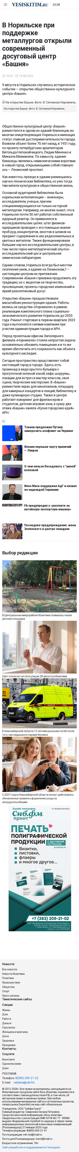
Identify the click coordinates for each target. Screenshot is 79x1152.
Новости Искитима (13, 973)
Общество (8, 986)
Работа (6, 1018)
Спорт (5, 991)
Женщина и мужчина (15, 1031)
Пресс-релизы (10, 995)
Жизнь (6, 1010)
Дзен (5, 1068)
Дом (5, 1014)
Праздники (8, 1045)
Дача (5, 1036)
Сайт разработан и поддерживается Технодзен (31, 1147)
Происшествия (11, 982)
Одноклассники (11, 1063)
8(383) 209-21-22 (26, 1078)
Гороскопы (8, 1027)
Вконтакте (8, 1059)
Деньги (6, 1023)
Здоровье (8, 1040)
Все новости (9, 969)
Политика (8, 978)
